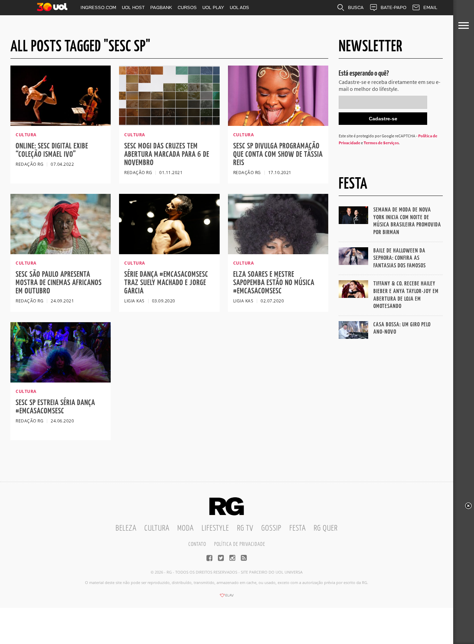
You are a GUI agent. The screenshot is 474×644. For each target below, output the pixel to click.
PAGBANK (161, 7)
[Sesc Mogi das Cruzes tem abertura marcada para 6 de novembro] (169, 123)
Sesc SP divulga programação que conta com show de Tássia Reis (278, 154)
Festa (297, 528)
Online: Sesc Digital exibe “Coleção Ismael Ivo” (52, 150)
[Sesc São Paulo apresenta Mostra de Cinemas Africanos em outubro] (60, 252)
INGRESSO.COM (98, 7)
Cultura (156, 528)
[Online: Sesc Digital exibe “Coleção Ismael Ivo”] (60, 123)
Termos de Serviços (381, 142)
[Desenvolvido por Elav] (226, 597)
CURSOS (187, 7)
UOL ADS (239, 7)
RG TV (245, 528)
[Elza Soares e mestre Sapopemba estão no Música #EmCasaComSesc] (278, 252)
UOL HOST (133, 7)
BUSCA (356, 7)
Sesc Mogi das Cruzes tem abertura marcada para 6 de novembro (166, 154)
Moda (185, 528)
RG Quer (326, 528)
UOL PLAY (213, 7)
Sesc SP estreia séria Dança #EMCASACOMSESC (55, 407)
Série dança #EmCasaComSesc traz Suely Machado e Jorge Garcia (166, 283)
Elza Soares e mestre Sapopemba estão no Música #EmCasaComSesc (273, 283)
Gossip (271, 528)
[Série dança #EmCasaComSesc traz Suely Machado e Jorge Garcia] (169, 252)
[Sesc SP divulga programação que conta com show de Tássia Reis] (278, 123)
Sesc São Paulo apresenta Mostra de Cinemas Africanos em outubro (59, 283)
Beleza (126, 528)
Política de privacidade (239, 544)
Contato (197, 544)
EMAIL (430, 7)
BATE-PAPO (393, 7)
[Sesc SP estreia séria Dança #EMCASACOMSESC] (60, 380)
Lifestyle (215, 528)
